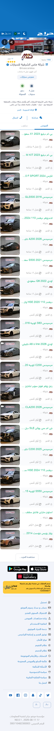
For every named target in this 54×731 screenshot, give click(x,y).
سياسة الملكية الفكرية (36, 677)
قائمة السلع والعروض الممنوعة (32, 661)
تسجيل (43, 602)
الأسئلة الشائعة (40, 667)
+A (47, 704)
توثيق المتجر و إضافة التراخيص (32, 634)
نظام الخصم (41, 650)
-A (36, 704)
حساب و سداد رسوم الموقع (34, 608)
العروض (44, 125)
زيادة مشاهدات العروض (36, 618)
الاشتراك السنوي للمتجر (36, 613)
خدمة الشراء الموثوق (37, 629)
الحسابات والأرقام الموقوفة (34, 656)
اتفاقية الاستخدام (38, 624)
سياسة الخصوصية (38, 672)
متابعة (46, 60)
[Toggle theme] (24, 33)
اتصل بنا (43, 683)
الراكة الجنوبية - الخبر (25, 110)
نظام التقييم (41, 645)
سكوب (24, 125)
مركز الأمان (42, 640)
